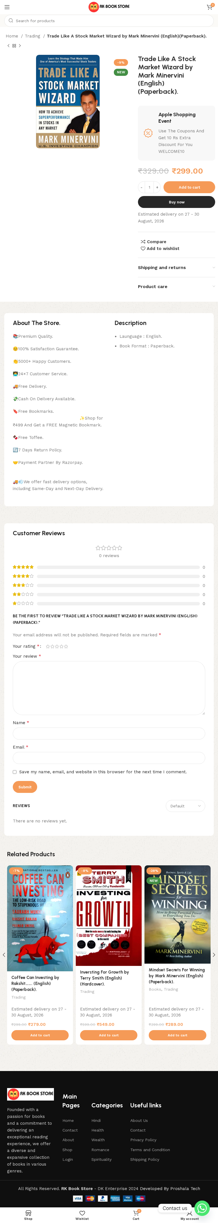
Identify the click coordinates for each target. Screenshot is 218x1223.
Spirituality (101, 1159)
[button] (40, 1035)
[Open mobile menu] (7, 7)
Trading (33, 36)
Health (97, 1130)
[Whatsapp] (202, 1208)
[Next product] (20, 46)
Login (67, 1159)
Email (20, 747)
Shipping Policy (144, 1159)
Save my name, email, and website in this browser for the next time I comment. (103, 771)
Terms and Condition (150, 1149)
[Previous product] (8, 46)
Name (21, 722)
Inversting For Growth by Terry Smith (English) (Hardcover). (104, 978)
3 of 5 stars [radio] (56, 646)
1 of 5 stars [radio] (47, 646)
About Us (139, 1120)
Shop (67, 1149)
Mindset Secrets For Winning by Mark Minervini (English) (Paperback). (177, 975)
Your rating (26, 646)
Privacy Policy (143, 1139)
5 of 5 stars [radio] (66, 646)
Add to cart (189, 187)
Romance (100, 1149)
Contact (70, 1130)
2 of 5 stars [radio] (52, 646)
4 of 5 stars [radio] (61, 646)
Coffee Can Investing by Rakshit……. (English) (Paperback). (35, 983)
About (68, 1139)
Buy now (177, 202)
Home (13, 36)
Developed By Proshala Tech (170, 1188)
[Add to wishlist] (68, 870)
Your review (27, 656)
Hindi (96, 1120)
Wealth (98, 1139)
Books (155, 989)
